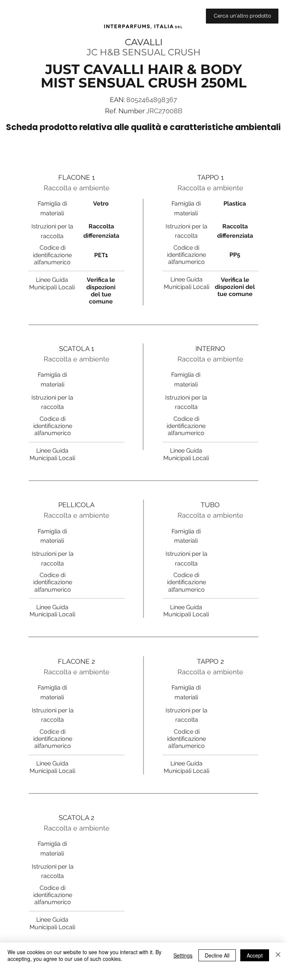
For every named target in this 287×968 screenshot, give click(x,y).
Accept (255, 955)
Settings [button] (182, 955)
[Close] (278, 955)
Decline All (217, 955)
